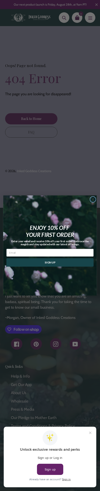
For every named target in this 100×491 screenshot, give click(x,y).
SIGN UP (50, 262)
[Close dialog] (93, 199)
